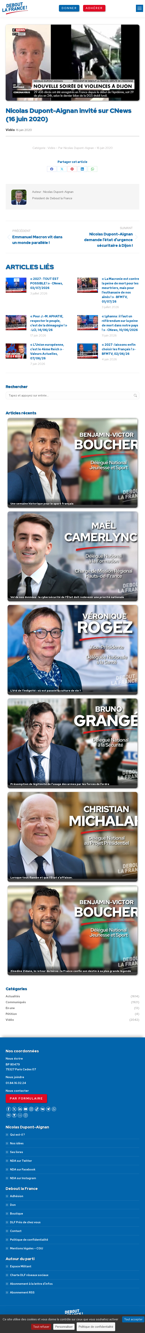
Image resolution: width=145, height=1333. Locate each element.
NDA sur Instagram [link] (23, 1178)
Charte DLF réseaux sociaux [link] (29, 1275)
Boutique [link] (16, 1213)
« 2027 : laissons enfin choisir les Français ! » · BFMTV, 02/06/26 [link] (119, 349)
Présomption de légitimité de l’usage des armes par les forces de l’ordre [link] (59, 784)
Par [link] (76, 148)
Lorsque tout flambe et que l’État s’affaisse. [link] (41, 877)
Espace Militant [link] (20, 1266)
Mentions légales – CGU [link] (26, 1248)
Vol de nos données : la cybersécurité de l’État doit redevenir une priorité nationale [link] (67, 597)
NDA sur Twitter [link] (21, 1161)
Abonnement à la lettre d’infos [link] (31, 1284)
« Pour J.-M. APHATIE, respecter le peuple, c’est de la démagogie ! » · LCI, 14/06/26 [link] (48, 323)
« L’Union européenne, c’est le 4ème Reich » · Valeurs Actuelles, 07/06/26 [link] (47, 351)
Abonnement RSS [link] (22, 1292)
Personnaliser (64, 1327)
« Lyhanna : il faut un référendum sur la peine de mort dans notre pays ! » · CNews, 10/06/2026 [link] (120, 323)
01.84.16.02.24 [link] (16, 1083)
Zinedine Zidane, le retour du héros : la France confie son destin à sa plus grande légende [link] (70, 971)
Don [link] (13, 1205)
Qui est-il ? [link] (17, 1135)
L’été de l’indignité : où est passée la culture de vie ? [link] (45, 690)
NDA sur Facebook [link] (22, 1169)
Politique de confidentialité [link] (29, 1240)
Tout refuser (41, 1327)
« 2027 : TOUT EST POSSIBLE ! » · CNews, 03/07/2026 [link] (46, 283)
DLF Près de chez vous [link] (25, 1222)
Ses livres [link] (16, 1152)
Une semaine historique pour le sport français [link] (41, 503)
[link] (139, 8)
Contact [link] (16, 1231)
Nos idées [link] (17, 1143)
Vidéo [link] (10, 130)
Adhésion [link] (16, 1196)
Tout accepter (133, 1319)
